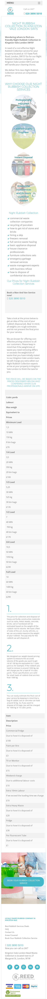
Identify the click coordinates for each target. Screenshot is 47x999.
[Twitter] (16, 967)
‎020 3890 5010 (17, 298)
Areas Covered (11, 935)
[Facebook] (9, 967)
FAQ (7, 929)
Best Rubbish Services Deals (17, 926)
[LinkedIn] (30, 967)
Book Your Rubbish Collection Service (23, 882)
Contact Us (9, 932)
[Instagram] (23, 967)
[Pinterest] (37, 967)
